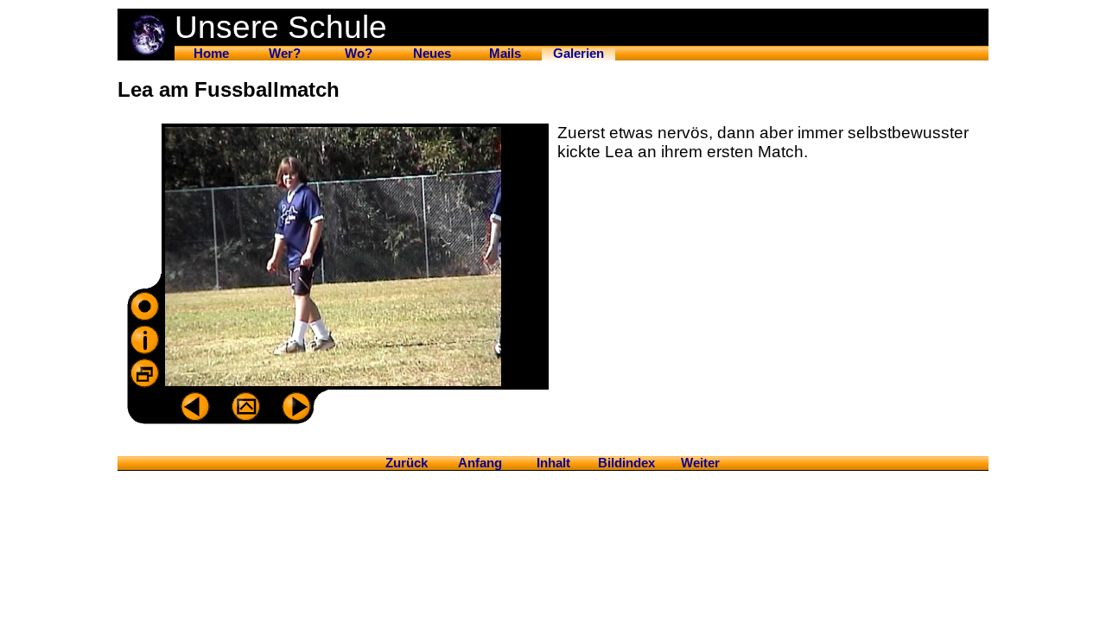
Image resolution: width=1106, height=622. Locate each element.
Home (211, 53)
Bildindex (626, 463)
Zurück (406, 463)
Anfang (480, 463)
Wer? (285, 53)
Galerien (578, 53)
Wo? (358, 53)
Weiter (700, 463)
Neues (432, 53)
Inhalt (553, 463)
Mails (505, 53)
